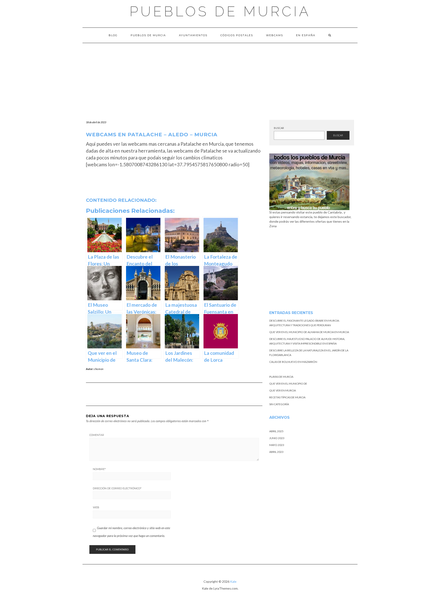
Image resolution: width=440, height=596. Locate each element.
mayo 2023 (276, 445)
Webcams (274, 35)
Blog (113, 35)
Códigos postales (236, 35)
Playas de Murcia (281, 376)
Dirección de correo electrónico (117, 488)
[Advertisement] (220, 77)
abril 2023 (276, 452)
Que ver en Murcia (282, 390)
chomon (99, 368)
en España (305, 35)
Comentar (96, 435)
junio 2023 (276, 438)
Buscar (279, 127)
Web (96, 507)
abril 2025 (276, 431)
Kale (233, 581)
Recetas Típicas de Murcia (287, 397)
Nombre (99, 469)
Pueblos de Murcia (220, 11)
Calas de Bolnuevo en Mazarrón (293, 362)
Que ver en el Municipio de (288, 383)
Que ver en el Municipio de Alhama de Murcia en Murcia (309, 332)
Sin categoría (279, 404)
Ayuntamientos (193, 35)
